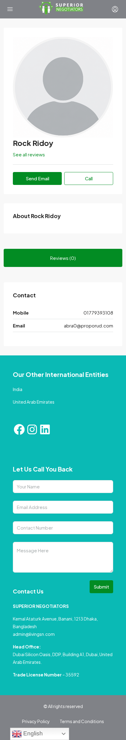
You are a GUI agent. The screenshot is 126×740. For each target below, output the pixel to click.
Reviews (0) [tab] (63, 258)
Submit (101, 586)
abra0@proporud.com (88, 325)
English (32, 733)
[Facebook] (19, 429)
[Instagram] (32, 429)
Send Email (37, 178)
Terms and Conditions (82, 721)
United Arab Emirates (33, 402)
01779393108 (98, 312)
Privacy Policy (36, 721)
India (17, 389)
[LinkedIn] (45, 429)
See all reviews (29, 154)
